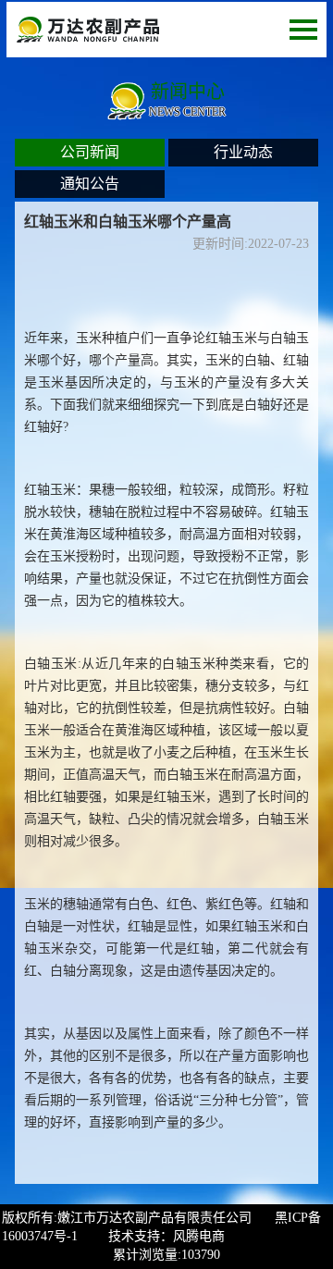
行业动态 (243, 152)
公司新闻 (89, 152)
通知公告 (89, 183)
